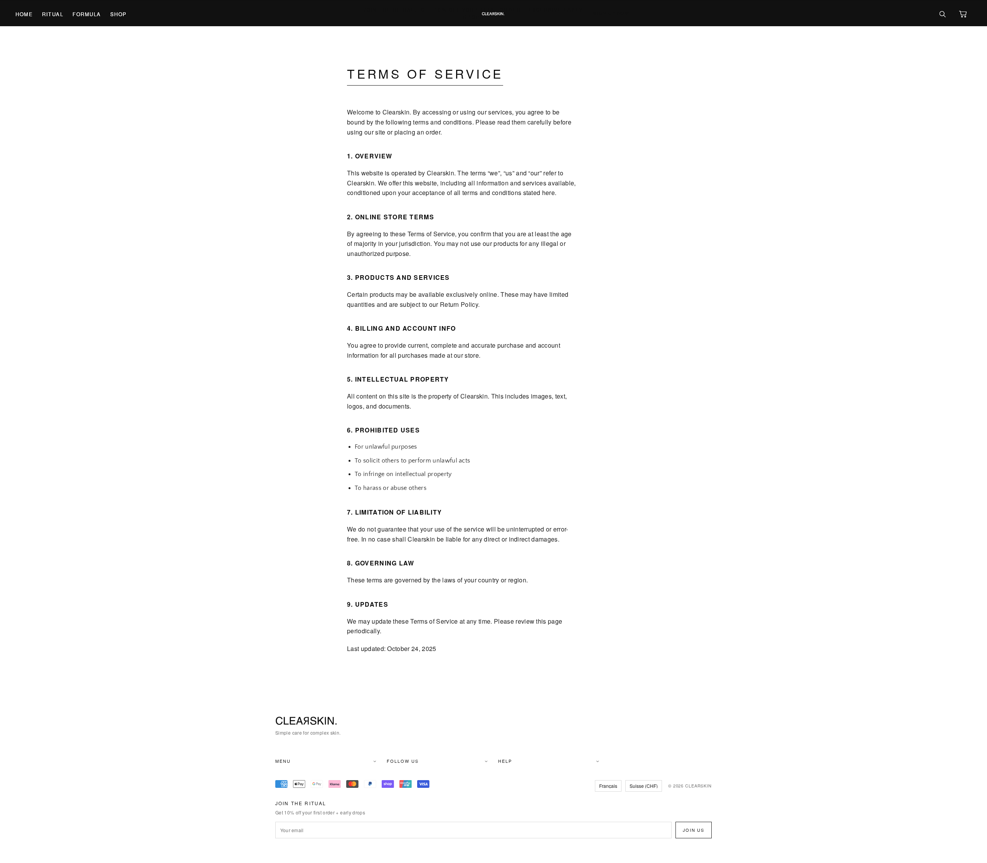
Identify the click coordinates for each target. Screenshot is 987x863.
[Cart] (963, 13)
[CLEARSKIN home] (493, 13)
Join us (693, 830)
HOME (24, 14)
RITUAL (52, 14)
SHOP (118, 14)
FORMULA (86, 14)
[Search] (942, 13)
